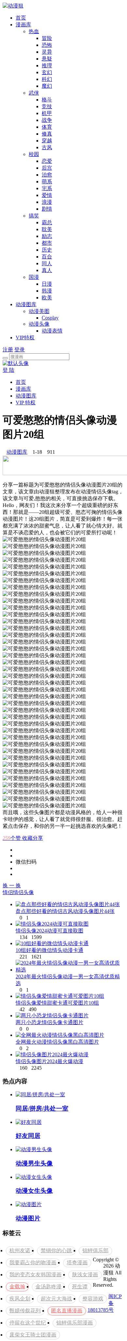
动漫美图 (39, 311)
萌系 (47, 181)
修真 (47, 134)
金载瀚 (17, 1286)
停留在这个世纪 (27, 1322)
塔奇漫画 (77, 1262)
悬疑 (47, 58)
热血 (34, 31)
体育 (47, 127)
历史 (47, 250)
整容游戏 (92, 1298)
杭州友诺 (19, 1250)
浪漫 (47, 202)
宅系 (47, 188)
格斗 (47, 99)
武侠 (34, 93)
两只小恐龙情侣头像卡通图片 (49, 1022)
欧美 (47, 297)
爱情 (47, 195)
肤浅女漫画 (85, 1274)
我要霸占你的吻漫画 (32, 1262)
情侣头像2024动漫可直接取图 (49, 930)
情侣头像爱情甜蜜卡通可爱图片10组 (57, 1003)
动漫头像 (39, 324)
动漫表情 (52, 330)
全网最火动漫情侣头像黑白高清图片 (57, 1042)
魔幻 (47, 86)
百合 (47, 256)
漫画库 (23, 24)
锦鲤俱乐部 (95, 1250)
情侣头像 (23, 892)
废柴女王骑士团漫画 (32, 1334)
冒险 (47, 38)
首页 (21, 17)
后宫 (47, 168)
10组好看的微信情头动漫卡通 (49, 950)
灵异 (47, 52)
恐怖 (47, 45)
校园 (34, 154)
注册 (8, 349)
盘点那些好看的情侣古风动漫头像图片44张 (65, 911)
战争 (47, 120)
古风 (47, 147)
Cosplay (50, 317)
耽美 (47, 229)
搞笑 (34, 215)
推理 (47, 65)
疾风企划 (19, 1298)
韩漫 (47, 290)
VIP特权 (25, 337)
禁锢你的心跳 (56, 1250)
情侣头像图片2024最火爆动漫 (49, 1061)
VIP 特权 (25, 402)
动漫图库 (26, 304)
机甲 (47, 113)
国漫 (34, 277)
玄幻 (47, 72)
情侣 (8, 892)
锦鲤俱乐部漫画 (74, 1322)
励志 (47, 236)
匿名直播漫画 (66, 1310)
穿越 (47, 140)
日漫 (47, 284)
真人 (47, 270)
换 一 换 (12, 885)
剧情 (47, 209)
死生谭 (80, 1286)
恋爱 (47, 161)
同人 (47, 263)
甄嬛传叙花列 (25, 1310)
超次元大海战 (56, 1298)
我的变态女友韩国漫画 (35, 1274)
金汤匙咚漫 (48, 1286)
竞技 (47, 106)
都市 (47, 243)
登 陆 (8, 370)
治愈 (47, 174)
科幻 (47, 79)
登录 (19, 349)
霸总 (47, 222)
